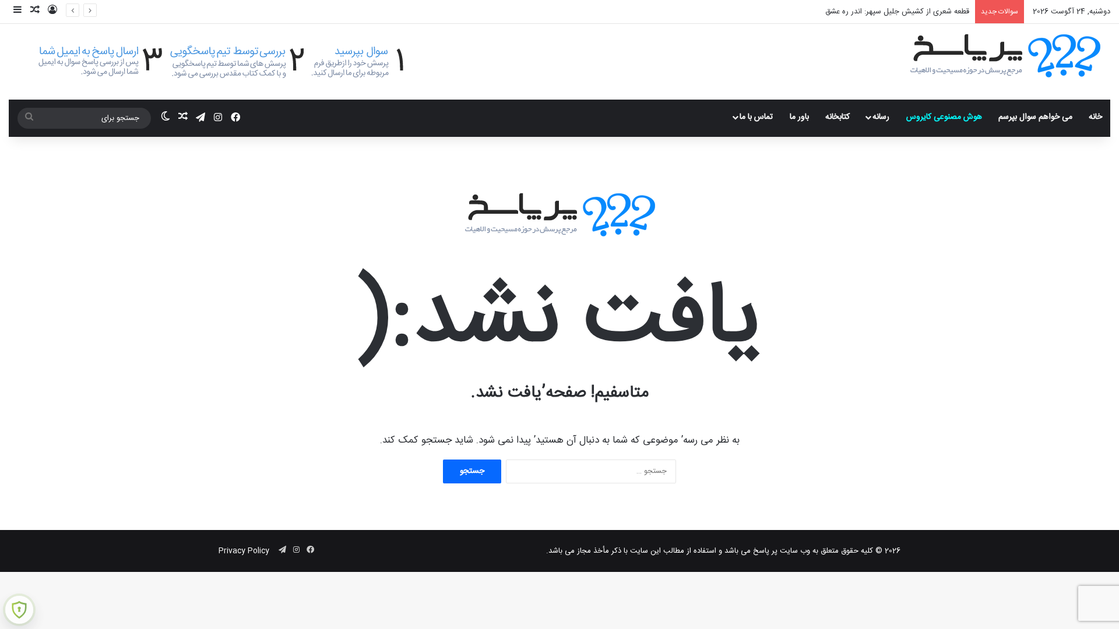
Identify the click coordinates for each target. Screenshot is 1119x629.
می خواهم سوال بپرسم (1035, 117)
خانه (1095, 117)
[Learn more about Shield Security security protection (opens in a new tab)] (19, 610)
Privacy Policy (244, 551)
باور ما (799, 117)
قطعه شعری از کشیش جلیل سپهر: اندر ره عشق (897, 11)
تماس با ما (756, 117)
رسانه (880, 117)
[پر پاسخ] (1005, 54)
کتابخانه (837, 117)
